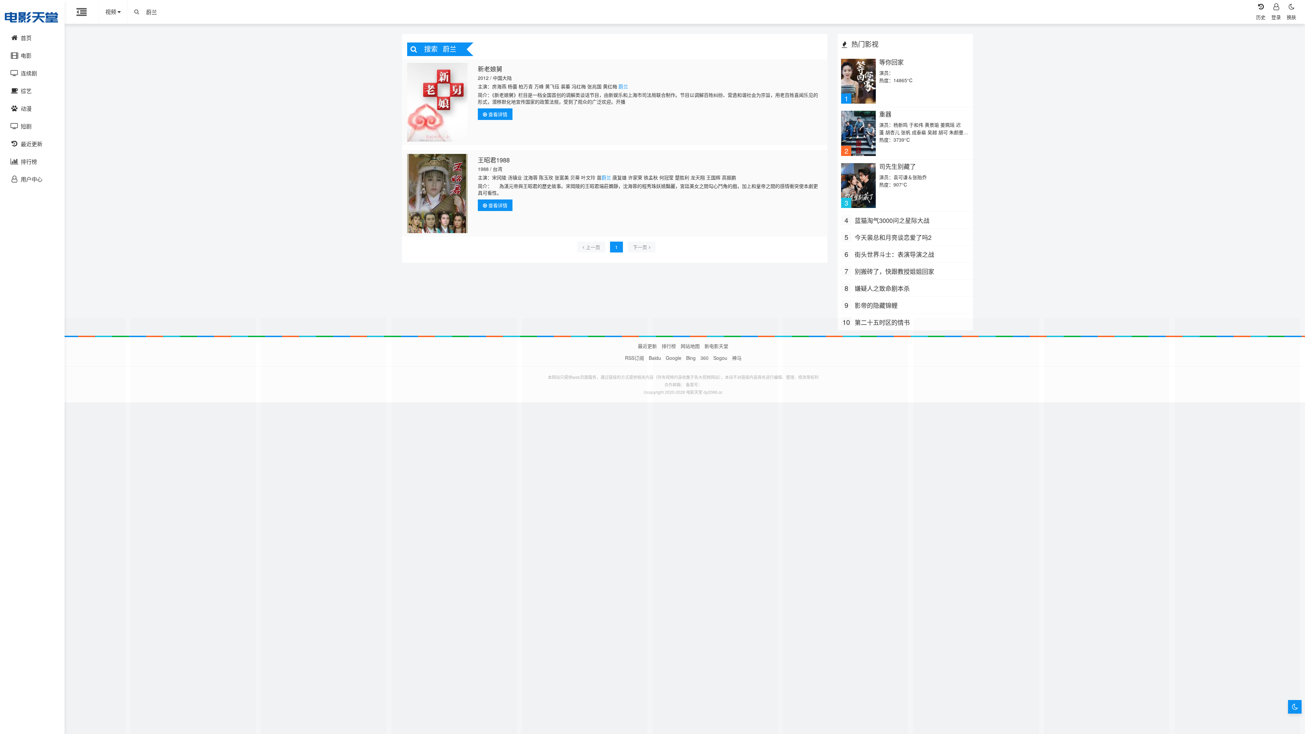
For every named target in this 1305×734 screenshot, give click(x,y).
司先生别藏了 (897, 166)
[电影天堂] (32, 17)
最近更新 (647, 346)
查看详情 (497, 114)
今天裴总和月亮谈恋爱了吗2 (893, 237)
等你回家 (891, 61)
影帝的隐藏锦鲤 (876, 305)
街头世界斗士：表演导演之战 (894, 254)
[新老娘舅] (437, 102)
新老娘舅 (490, 68)
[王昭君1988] (437, 193)
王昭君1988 (494, 159)
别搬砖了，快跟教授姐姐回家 (894, 271)
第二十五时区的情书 (882, 322)
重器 (885, 113)
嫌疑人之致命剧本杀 (882, 288)
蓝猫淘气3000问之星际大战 (892, 220)
